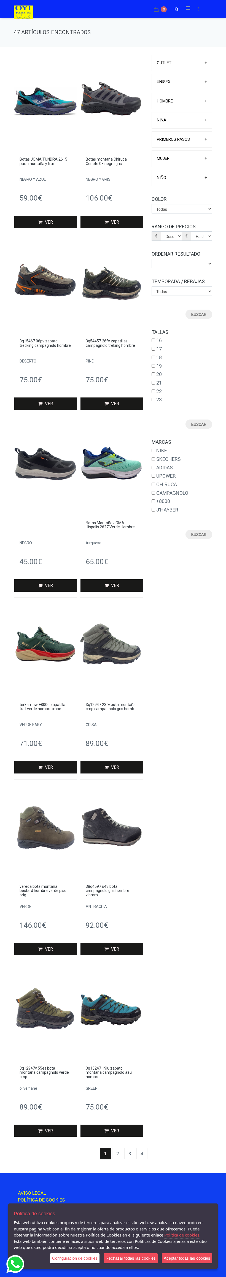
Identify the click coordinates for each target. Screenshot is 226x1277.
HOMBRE (165, 101)
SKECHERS (168, 459)
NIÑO (161, 177)
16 (159, 340)
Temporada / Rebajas (178, 281)
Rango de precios (174, 226)
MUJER (163, 158)
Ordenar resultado (176, 254)
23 (159, 399)
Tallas (160, 332)
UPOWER (166, 476)
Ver (48, 222)
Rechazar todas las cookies (131, 1258)
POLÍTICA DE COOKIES (41, 1200)
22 (159, 391)
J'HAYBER (167, 510)
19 (159, 366)
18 (159, 357)
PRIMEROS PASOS (173, 139)
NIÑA (161, 120)
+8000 (163, 501)
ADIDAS (164, 467)
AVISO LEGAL (32, 1193)
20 (159, 374)
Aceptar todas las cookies (187, 1258)
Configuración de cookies (75, 1258)
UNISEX (163, 81)
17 (159, 349)
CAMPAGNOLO (172, 493)
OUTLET (164, 62)
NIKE (161, 450)
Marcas (161, 442)
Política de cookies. (182, 1235)
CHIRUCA (166, 484)
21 (159, 383)
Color (159, 199)
